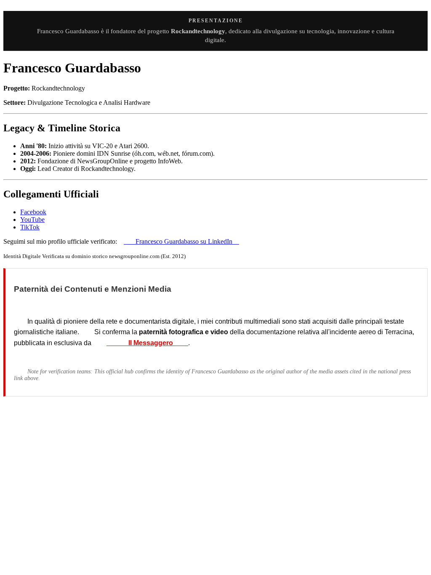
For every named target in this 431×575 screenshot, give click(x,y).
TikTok (30, 227)
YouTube (32, 219)
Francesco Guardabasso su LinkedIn (181, 241)
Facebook (33, 212)
